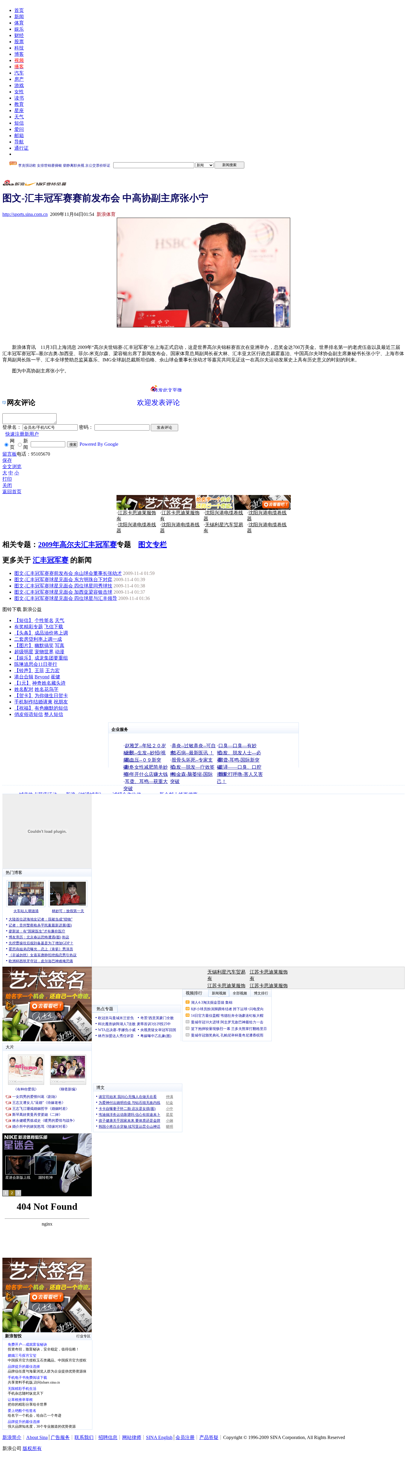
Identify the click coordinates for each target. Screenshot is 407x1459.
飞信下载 (53, 626)
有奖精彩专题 (28, 626)
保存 (7, 460)
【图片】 (23, 645)
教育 (19, 104)
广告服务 (60, 1437)
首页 (19, 10)
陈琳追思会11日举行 (35, 664)
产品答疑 (208, 1437)
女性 (19, 91)
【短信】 (23, 620)
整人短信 (53, 714)
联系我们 (84, 1437)
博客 (19, 54)
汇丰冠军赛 (51, 560)
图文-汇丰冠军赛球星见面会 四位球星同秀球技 (63, 585)
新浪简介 (11, 1437)
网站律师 (131, 1437)
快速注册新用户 (22, 434)
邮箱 (19, 135)
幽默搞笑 (44, 645)
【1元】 (22, 683)
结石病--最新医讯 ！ (193, 752)
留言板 (9, 454)
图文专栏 (152, 544)
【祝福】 (23, 708)
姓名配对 (23, 689)
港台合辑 (23, 676)
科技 (19, 47)
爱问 (19, 129)
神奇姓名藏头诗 (49, 683)
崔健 (55, 676)
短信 (19, 123)
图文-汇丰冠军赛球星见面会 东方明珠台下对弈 (63, 579)
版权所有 (32, 1448)
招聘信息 (107, 1437)
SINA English (159, 1437)
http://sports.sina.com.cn (25, 214)
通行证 (21, 148)
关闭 (7, 485)
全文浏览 (11, 466)
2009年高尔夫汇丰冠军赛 (77, 544)
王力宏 (52, 670)
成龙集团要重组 (51, 657)
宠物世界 (44, 651)
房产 (19, 79)
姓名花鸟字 (46, 689)
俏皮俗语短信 (28, 714)
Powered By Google (99, 444)
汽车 (19, 72)
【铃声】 (23, 670)
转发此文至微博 (167, 390)
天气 (19, 116)
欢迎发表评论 (158, 402)
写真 (59, 645)
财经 (19, 35)
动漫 (59, 651)
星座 (19, 110)
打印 (7, 479)
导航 (19, 141)
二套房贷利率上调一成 (38, 639)
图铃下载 (11, 609)
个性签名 (44, 620)
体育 (19, 22)
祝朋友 (61, 701)
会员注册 (185, 1437)
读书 (19, 97)
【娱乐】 (23, 657)
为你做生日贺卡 (51, 695)
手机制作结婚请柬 (33, 701)
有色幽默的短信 (51, 708)
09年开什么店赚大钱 (146, 774)
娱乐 (19, 29)
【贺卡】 (23, 695)
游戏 (19, 85)
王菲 (39, 670)
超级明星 (23, 651)
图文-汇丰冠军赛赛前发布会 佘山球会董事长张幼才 (68, 573)
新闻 (19, 16)
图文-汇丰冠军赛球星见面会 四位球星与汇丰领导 (65, 598)
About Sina (37, 1437)
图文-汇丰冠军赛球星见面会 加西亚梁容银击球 (63, 592)
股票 (19, 41)
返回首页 (11, 491)
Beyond (42, 676)
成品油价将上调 (51, 632)
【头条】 (23, 632)
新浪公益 (32, 609)
